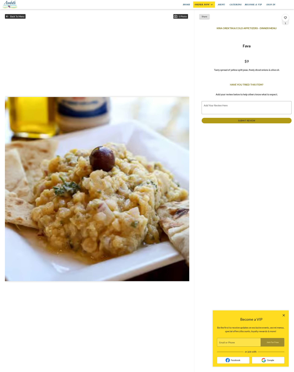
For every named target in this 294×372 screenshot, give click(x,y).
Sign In (270, 4)
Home (186, 4)
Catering (236, 4)
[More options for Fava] (285, 17)
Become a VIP (253, 4)
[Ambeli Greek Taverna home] (16, 4)
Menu (221, 4)
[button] (204, 5)
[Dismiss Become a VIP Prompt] (283, 315)
